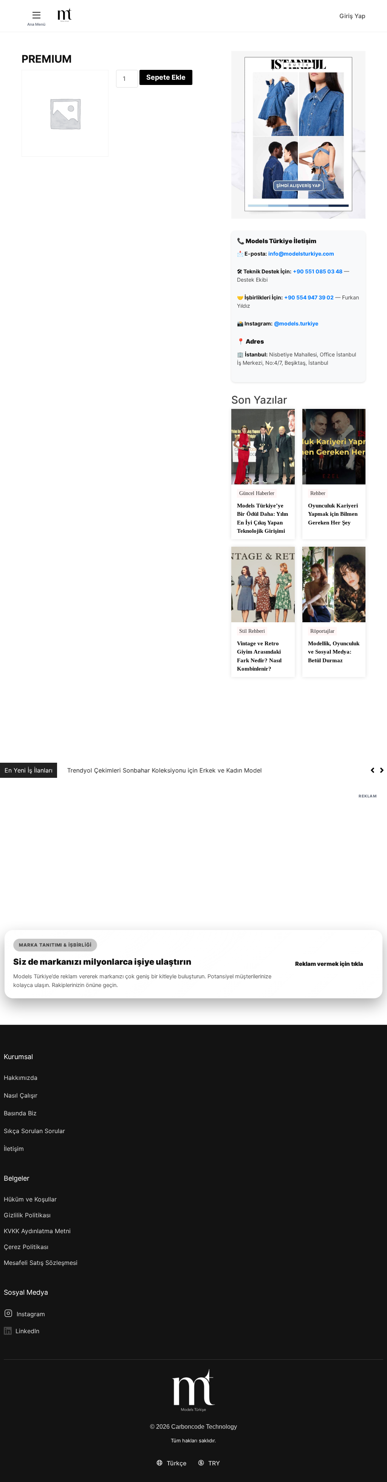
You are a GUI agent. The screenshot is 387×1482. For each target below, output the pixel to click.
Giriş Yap (352, 16)
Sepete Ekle (166, 77)
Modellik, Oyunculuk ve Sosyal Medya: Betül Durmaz (333, 651)
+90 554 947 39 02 (309, 297)
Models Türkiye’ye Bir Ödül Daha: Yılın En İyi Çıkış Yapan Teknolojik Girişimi (262, 518)
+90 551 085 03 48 (317, 271)
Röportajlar (322, 631)
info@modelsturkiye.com (301, 253)
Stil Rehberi (252, 631)
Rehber (317, 493)
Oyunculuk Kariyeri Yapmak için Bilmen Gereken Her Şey (333, 514)
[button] (382, 770)
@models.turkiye (296, 323)
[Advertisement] (193, 853)
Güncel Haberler (256, 493)
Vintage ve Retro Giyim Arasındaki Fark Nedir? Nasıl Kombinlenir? (259, 656)
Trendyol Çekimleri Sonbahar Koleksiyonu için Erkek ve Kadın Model (159, 770)
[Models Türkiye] (64, 15)
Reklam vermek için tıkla (329, 963)
